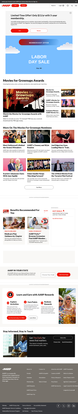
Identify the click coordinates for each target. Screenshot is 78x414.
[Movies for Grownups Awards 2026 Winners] (68, 93)
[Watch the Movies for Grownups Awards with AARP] (23, 101)
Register (53, 5)
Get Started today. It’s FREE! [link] (17, 318)
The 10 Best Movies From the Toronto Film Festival (61, 175)
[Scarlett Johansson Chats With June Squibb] (14, 164)
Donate (29, 373)
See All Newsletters (67, 342)
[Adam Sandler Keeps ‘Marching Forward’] (38, 164)
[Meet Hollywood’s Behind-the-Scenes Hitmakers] (14, 136)
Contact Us (42, 369)
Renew (39, 30)
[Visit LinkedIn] (74, 406)
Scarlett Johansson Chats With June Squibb (13, 175)
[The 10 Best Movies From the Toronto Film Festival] (62, 164)
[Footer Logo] (11, 369)
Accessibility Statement (40, 405)
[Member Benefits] (6, 211)
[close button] (70, 13)
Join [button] (15, 5)
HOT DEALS (57, 211)
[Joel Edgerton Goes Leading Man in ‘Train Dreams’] (62, 136)
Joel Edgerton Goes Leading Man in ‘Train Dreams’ (60, 147)
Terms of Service (26, 405)
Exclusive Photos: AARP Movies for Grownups (52, 112)
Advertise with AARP (56, 369)
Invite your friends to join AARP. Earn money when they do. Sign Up (19, 1)
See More (39, 187)
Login (60, 5)
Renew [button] (23, 5)
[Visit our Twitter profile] (64, 406)
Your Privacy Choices (36, 411)
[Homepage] (6, 5)
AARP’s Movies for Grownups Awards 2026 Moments (53, 101)
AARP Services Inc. (56, 386)
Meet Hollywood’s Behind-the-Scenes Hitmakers (14, 146)
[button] (72, 6)
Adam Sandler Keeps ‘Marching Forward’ (35, 175)
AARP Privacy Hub (14, 405)
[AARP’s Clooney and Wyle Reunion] (38, 136)
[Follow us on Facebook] (58, 406)
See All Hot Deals (57, 218)
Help (67, 5)
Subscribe (63, 337)
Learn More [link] (32, 318)
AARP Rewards (31, 386)
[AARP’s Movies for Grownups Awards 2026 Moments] (68, 103)
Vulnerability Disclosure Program (11, 411)
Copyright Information (29, 408)
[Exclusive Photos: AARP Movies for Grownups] (68, 114)
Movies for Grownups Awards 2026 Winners (52, 91)
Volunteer (29, 377)
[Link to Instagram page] (69, 406)
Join (20, 30)
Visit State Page (63, 274)
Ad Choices (25, 411)
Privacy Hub (57, 342)
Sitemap (4, 405)
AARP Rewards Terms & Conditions (11, 408)
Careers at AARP (55, 373)
